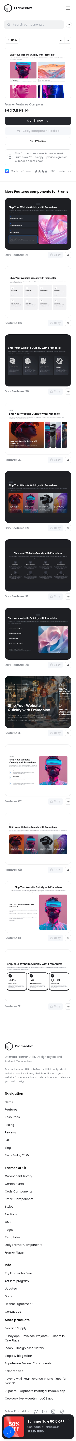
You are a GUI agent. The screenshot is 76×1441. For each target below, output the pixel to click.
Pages (9, 1230)
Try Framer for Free (18, 1273)
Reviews (10, 1132)
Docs (8, 1296)
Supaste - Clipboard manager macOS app (35, 1391)
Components (14, 1184)
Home (9, 1102)
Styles (9, 1207)
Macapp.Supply (15, 1328)
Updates (11, 1288)
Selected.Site (14, 1371)
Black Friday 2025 (17, 1155)
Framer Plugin (14, 1253)
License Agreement (19, 1304)
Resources (12, 1117)
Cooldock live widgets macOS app (29, 1398)
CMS (8, 1222)
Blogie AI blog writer (18, 1356)
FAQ (8, 1140)
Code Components (18, 1191)
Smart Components (19, 1199)
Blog (8, 1148)
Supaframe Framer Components (28, 1363)
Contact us (13, 1312)
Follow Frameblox (17, 1411)
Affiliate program (17, 1281)
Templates (12, 1237)
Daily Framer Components (23, 1245)
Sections (11, 1214)
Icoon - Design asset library (24, 1348)
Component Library (18, 1176)
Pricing (9, 1125)
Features (11, 1109)
